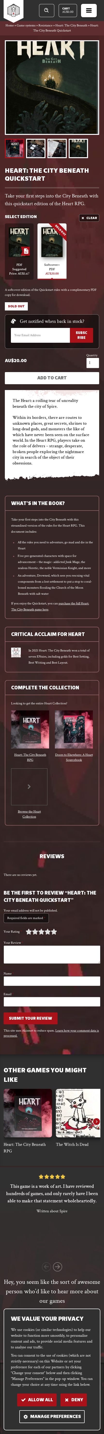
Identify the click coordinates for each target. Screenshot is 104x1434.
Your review (13, 943)
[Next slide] (96, 1121)
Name (9, 973)
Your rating (13, 931)
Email (9, 994)
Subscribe (81, 335)
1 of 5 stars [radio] (29, 932)
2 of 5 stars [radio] (32, 932)
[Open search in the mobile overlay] (47, 10)
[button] (14, 148)
